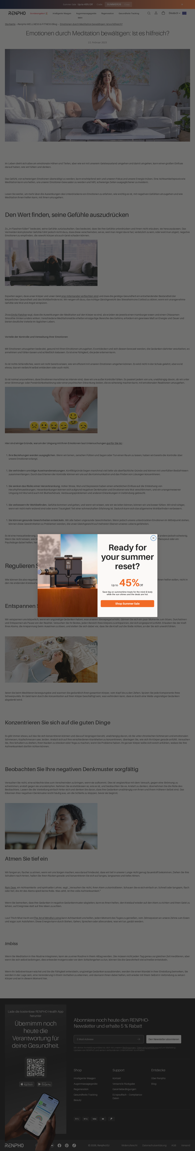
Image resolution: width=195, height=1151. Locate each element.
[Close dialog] (153, 538)
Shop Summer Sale (127, 603)
